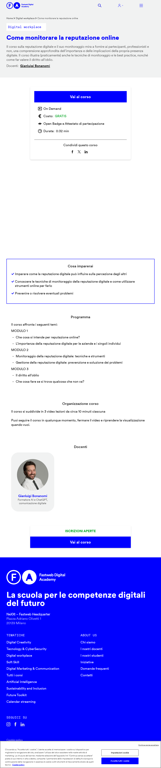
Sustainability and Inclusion (26, 688)
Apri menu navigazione (141, 5)
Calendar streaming (21, 702)
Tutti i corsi (14, 675)
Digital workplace (25, 18)
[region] (80, 754)
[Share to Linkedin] (86, 151)
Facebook (15, 724)
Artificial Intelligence (21, 682)
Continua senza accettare (148, 745)
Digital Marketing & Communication (32, 668)
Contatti (86, 675)
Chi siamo (87, 642)
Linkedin (23, 724)
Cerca (99, 5)
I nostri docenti (91, 649)
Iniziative (87, 662)
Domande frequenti (94, 668)
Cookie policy (14, 740)
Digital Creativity (18, 642)
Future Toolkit (16, 695)
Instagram (8, 724)
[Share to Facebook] (72, 151)
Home (9, 18)
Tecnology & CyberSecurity (26, 649)
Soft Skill (12, 662)
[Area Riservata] (120, 5)
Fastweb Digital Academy (62, 577)
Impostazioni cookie (120, 752)
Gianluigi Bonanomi (35, 66)
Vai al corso (80, 96)
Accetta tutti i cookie (120, 761)
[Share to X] (79, 151)
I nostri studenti (91, 655)
